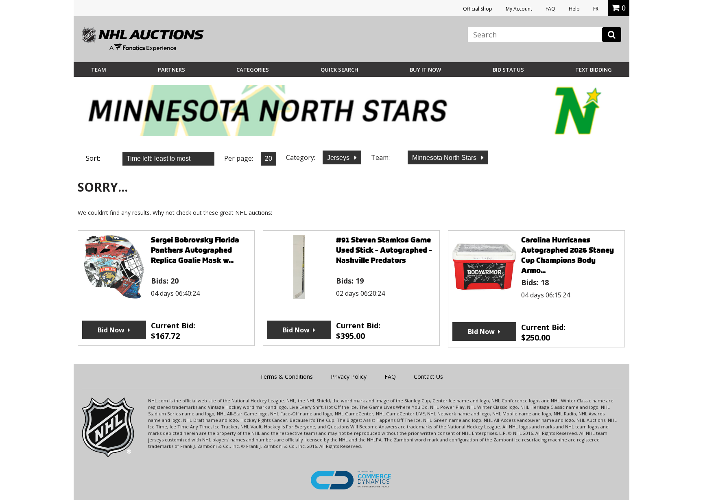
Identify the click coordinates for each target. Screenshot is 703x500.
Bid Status (508, 69)
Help (574, 8)
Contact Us (428, 376)
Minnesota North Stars (445, 157)
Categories (252, 69)
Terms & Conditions (286, 376)
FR (595, 8)
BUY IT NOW (425, 69)
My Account (519, 8)
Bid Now (111, 329)
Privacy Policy (349, 376)
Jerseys (339, 157)
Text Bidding (593, 69)
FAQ (550, 8)
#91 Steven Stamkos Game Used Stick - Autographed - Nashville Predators (384, 250)
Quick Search (339, 69)
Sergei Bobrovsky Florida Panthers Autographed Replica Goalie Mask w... (195, 250)
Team (98, 69)
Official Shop (477, 8)
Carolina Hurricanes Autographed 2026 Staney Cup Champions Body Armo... (567, 255)
